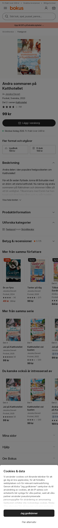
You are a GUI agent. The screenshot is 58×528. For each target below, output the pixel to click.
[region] (29, 496)
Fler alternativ (29, 522)
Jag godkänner (29, 513)
